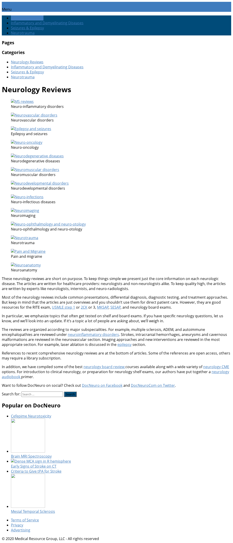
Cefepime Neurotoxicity (31, 416)
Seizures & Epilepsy (27, 27)
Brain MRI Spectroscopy (31, 456)
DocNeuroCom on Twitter (153, 385)
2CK (84, 307)
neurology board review (104, 366)
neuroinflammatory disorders (93, 334)
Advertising (20, 530)
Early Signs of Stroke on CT (33, 466)
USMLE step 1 (63, 307)
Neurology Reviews (27, 17)
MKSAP (103, 307)
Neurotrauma (23, 32)
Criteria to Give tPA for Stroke (36, 471)
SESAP (115, 307)
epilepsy (124, 344)
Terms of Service (25, 520)
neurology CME (216, 366)
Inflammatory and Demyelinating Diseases (47, 22)
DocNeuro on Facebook (102, 385)
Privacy (17, 525)
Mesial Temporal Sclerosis (33, 511)
